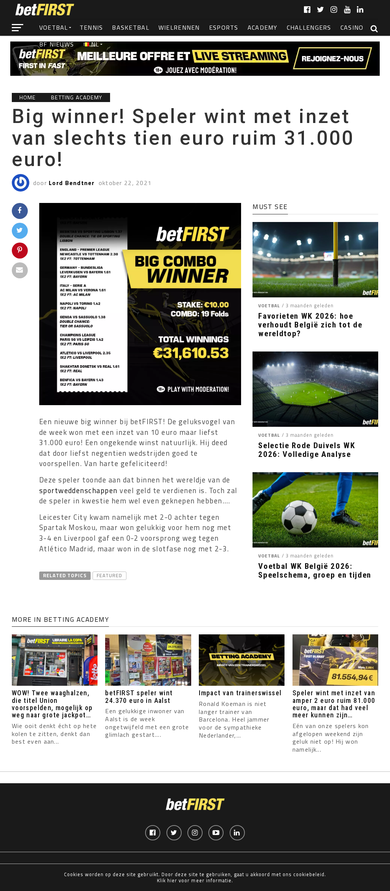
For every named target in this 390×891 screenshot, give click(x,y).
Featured (109, 575)
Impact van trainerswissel (240, 693)
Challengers (309, 27)
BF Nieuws (56, 44)
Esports (223, 27)
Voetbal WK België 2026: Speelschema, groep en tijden (314, 571)
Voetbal (53, 27)
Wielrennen (179, 27)
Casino (352, 27)
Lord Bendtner (72, 182)
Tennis (91, 27)
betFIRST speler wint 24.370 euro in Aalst (139, 696)
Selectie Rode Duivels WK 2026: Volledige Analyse (306, 450)
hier (172, 880)
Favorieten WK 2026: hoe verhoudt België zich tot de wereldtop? (310, 325)
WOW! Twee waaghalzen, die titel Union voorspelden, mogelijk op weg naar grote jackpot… (52, 704)
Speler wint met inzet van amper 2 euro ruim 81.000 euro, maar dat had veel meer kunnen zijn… (334, 704)
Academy (263, 27)
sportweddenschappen (78, 490)
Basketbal (130, 27)
